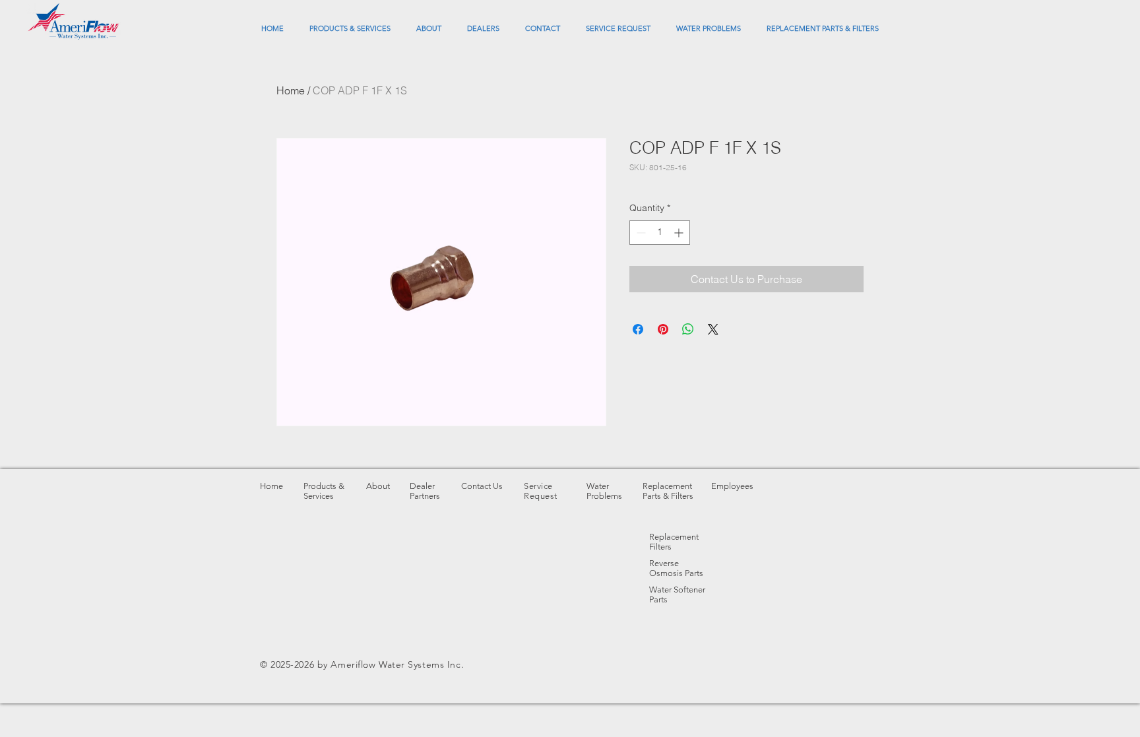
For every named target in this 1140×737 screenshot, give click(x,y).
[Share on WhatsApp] (688, 329)
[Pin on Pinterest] (663, 329)
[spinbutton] (660, 232)
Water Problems (604, 491)
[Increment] (680, 232)
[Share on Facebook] (638, 329)
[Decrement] (639, 232)
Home (290, 90)
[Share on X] (713, 329)
